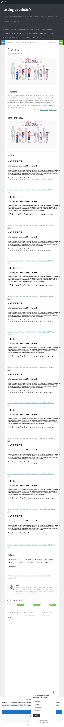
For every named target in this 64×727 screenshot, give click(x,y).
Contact (37, 29)
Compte (52, 33)
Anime (29, 42)
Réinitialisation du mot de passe (12, 37)
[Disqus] (32, 646)
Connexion (20, 33)
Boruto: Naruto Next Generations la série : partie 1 (14, 615)
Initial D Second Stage (46, 613)
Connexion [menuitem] (8, 2)
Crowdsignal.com (43, 722)
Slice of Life (42, 575)
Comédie (21, 575)
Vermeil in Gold (28, 613)
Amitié (16, 575)
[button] (61, 699)
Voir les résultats (43, 720)
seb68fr (12, 54)
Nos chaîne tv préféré (29, 37)
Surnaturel (48, 575)
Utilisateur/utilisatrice (9, 33)
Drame (25, 575)
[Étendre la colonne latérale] (3, 42)
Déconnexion (44, 33)
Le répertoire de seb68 (9, 29)
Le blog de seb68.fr (17, 10)
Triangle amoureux (12, 578)
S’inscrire (28, 33)
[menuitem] (2, 2)
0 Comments (52, 42)
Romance (36, 575)
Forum (39, 37)
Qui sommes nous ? (47, 29)
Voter (36, 715)
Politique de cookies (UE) (26, 29)
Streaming (35, 42)
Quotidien (31, 575)
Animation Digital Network (17, 42)
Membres (35, 33)
